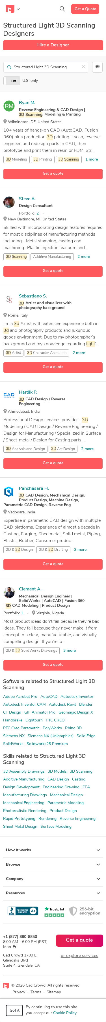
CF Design (12, 712)
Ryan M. (27, 103)
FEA (86, 787)
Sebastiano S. (33, 296)
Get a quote (53, 174)
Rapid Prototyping (19, 819)
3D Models (57, 772)
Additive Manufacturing (52, 257)
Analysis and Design (25, 449)
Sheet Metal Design (20, 827)
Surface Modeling (56, 827)
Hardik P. (28, 392)
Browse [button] (13, 865)
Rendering (47, 819)
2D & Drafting (53, 550)
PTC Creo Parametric (21, 728)
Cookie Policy (64, 1013)
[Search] (62, 9)
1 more (91, 159)
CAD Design (58, 779)
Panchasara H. (34, 488)
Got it (15, 1011)
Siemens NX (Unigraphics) (50, 736)
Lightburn (34, 720)
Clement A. (30, 589)
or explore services (79, 956)
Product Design (63, 811)
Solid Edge (86, 736)
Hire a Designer (53, 45)
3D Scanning (81, 772)
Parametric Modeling (65, 803)
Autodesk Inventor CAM (24, 705)
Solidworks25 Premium (47, 744)
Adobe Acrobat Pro (20, 697)
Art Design (63, 449)
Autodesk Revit (62, 705)
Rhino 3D (73, 728)
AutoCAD (48, 697)
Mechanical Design (66, 795)
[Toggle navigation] (13, 9)
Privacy (18, 992)
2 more (83, 257)
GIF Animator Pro (39, 712)
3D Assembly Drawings (24, 772)
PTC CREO (55, 720)
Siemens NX (14, 736)
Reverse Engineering (78, 819)
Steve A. (27, 199)
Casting (78, 779)
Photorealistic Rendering (24, 811)
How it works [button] (18, 850)
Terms (36, 992)
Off (13, 81)
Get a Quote (85, 9)
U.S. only (30, 81)
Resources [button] (15, 893)
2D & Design (19, 550)
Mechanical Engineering (23, 803)
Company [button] (14, 879)
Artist (13, 353)
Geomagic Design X (76, 712)
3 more (69, 651)
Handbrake (12, 720)
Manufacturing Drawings (25, 795)
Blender (85, 705)
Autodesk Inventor (76, 697)
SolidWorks (13, 744)
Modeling (16, 159)
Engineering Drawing (61, 787)
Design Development (21, 787)
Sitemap (54, 992)
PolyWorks (52, 728)
